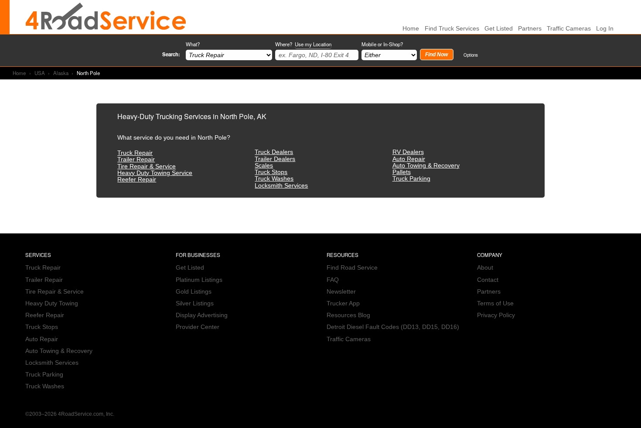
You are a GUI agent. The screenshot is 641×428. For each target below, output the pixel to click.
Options (471, 55)
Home (19, 72)
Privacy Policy (496, 315)
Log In (605, 28)
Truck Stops (271, 172)
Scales (264, 165)
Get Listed (498, 28)
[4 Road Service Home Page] (106, 17)
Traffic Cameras (569, 28)
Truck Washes (274, 178)
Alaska (60, 72)
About (485, 267)
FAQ (333, 280)
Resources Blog (348, 315)
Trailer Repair (136, 159)
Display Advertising (202, 315)
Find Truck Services (452, 28)
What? (193, 44)
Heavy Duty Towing (51, 303)
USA (39, 72)
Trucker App (343, 303)
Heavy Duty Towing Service (154, 173)
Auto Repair (408, 159)
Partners (530, 28)
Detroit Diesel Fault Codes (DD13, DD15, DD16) (393, 327)
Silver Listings (195, 303)
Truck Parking (411, 178)
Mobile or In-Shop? (382, 44)
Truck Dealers (274, 152)
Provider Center (197, 327)
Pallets (401, 172)
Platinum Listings (199, 280)
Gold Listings (193, 291)
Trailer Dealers (275, 159)
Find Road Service (352, 267)
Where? (303, 44)
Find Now (436, 54)
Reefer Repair (136, 179)
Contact (487, 280)
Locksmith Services (281, 185)
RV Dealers (408, 152)
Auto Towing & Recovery (426, 165)
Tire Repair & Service (146, 166)
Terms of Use (495, 303)
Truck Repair (135, 153)
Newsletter (341, 291)
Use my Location (313, 44)
